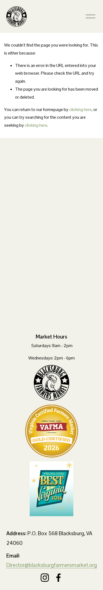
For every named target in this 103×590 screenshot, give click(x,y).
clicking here (80, 109)
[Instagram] (44, 577)
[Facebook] (58, 577)
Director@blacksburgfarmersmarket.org (51, 565)
